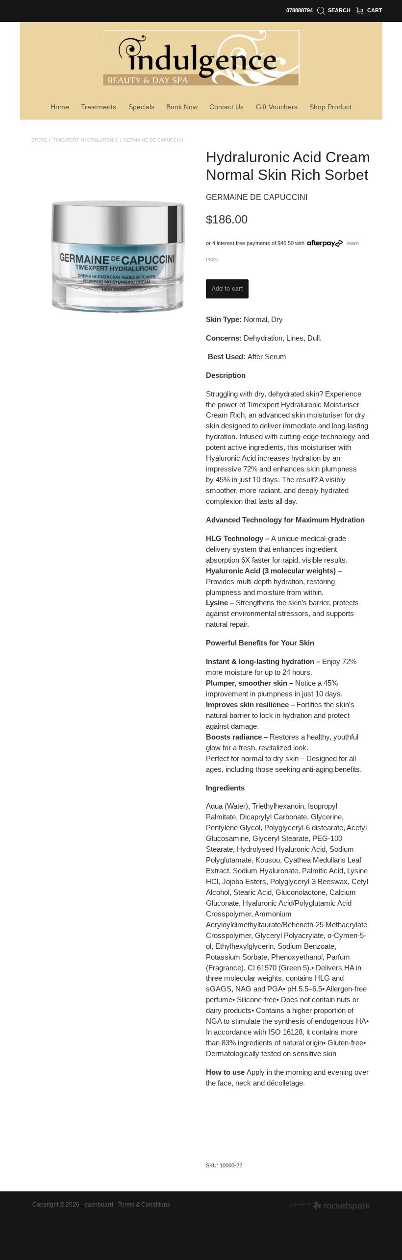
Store (39, 140)
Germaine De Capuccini (153, 140)
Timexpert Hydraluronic (85, 140)
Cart (374, 10)
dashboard (98, 1204)
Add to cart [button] (227, 288)
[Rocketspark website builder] (330, 1206)
